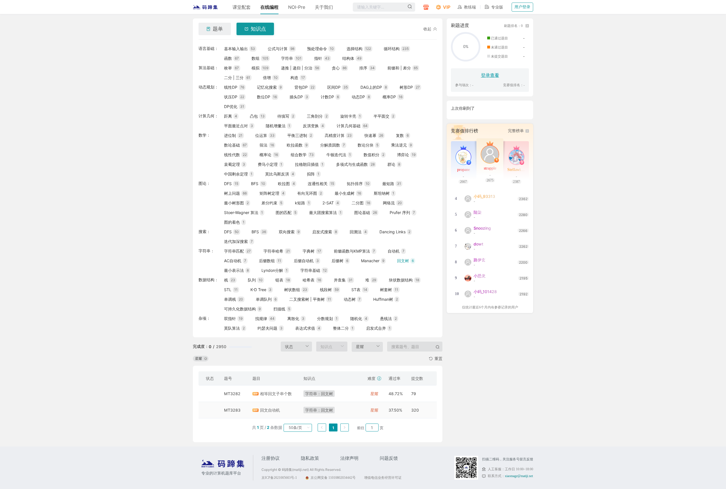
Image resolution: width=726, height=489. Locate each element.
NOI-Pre (296, 7)
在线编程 (269, 7)
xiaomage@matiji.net (519, 476)
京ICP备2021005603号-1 (279, 478)
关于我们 (324, 7)
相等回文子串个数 (276, 393)
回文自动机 (270, 410)
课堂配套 (242, 7)
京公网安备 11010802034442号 (333, 478)
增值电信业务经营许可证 (383, 478)
